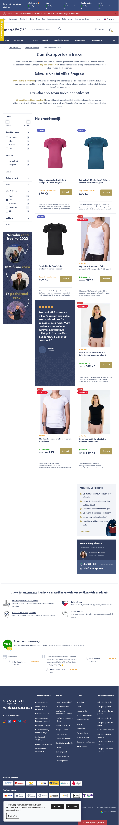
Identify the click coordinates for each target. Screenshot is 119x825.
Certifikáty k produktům (64, 743)
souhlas (40, 807)
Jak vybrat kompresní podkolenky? (97, 513)
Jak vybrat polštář (104, 707)
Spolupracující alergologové (40, 738)
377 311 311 (90, 564)
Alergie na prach (62, 730)
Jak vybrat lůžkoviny (105, 702)
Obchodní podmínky (42, 725)
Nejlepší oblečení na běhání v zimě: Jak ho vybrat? (97, 503)
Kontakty (80, 702)
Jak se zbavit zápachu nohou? (95, 517)
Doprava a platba (41, 702)
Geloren (59, 747)
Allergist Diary (82, 746)
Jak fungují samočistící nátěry (64, 719)
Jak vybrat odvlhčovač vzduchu (106, 743)
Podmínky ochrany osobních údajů (42, 731)
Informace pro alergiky (82, 19)
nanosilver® (19, 161)
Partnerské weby (83, 720)
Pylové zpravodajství (63, 702)
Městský (19, 204)
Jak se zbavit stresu (63, 739)
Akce (4, 19)
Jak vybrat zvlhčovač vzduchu (105, 750)
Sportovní (19, 207)
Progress (19, 165)
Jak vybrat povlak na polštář (105, 712)
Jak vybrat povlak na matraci (105, 724)
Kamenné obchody (42, 714)
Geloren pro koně (62, 756)
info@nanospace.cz (94, 568)
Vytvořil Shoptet (110, 811)
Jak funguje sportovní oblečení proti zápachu (97, 495)
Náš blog (80, 724)
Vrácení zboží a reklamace (41, 708)
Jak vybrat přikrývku (105, 718)
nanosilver (53, 65)
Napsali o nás (13, 19)
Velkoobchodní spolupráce (40, 750)
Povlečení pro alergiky (106, 730)
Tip (19, 148)
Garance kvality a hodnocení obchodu (42, 719)
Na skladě (19, 137)
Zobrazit (65, 192)
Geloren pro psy (62, 761)
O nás (38, 19)
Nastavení (12, 816)
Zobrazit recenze (77, 645)
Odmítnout (57, 806)
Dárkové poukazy (67, 19)
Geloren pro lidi (61, 752)
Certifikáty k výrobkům (27, 19)
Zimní (19, 211)
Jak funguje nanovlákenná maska (64, 712)
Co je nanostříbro (62, 707)
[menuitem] (7, 40)
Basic (19, 196)
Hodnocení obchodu (53, 19)
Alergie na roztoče (63, 725)
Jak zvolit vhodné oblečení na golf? (97, 509)
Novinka (19, 145)
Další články (85, 531)
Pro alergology (82, 733)
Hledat (59, 28)
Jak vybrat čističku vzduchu (104, 735)
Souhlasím (72, 806)
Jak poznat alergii (62, 734)
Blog (43, 19)
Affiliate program (83, 737)
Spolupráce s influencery (86, 742)
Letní (19, 200)
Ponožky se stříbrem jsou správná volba (96, 522)
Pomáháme (81, 729)
